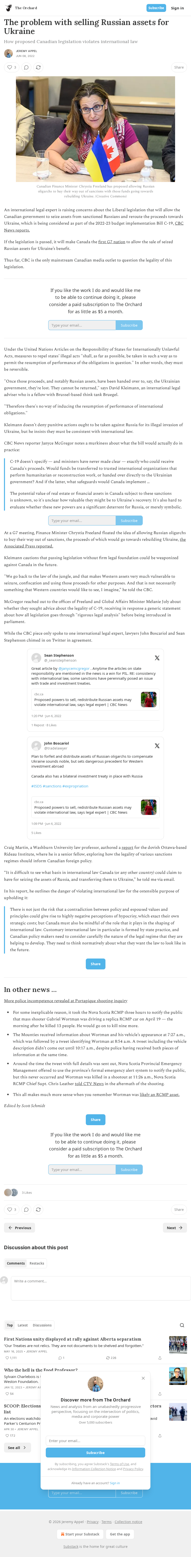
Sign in (177, 7)
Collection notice (128, 1521)
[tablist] (25, 1263)
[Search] (182, 1325)
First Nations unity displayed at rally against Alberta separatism (72, 1339)
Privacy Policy (133, 1469)
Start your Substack (82, 1534)
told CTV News (89, 1084)
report (127, 847)
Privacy (92, 1521)
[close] (143, 1378)
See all (14, 1447)
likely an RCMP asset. (160, 1094)
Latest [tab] (23, 1325)
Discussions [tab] (42, 1325)
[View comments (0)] (26, 67)
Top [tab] (10, 1325)
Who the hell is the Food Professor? (41, 1370)
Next (171, 1227)
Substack (70, 1546)
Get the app (120, 1534)
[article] (95, 1348)
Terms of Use (119, 1464)
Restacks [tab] (37, 1263)
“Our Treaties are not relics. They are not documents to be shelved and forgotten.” (73, 1345)
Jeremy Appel (26, 51)
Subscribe (156, 8)
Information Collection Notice (94, 1469)
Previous (23, 1227)
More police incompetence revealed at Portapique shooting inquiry (65, 1001)
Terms (106, 1521)
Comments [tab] (16, 1263)
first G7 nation (111, 242)
